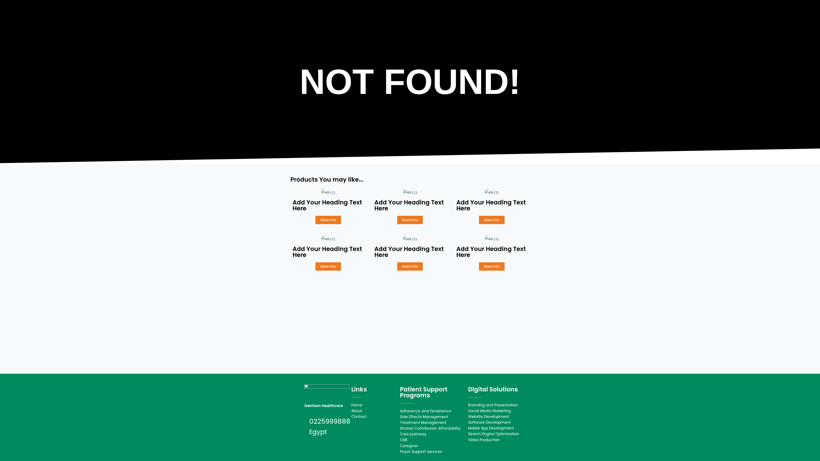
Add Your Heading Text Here (327, 205)
